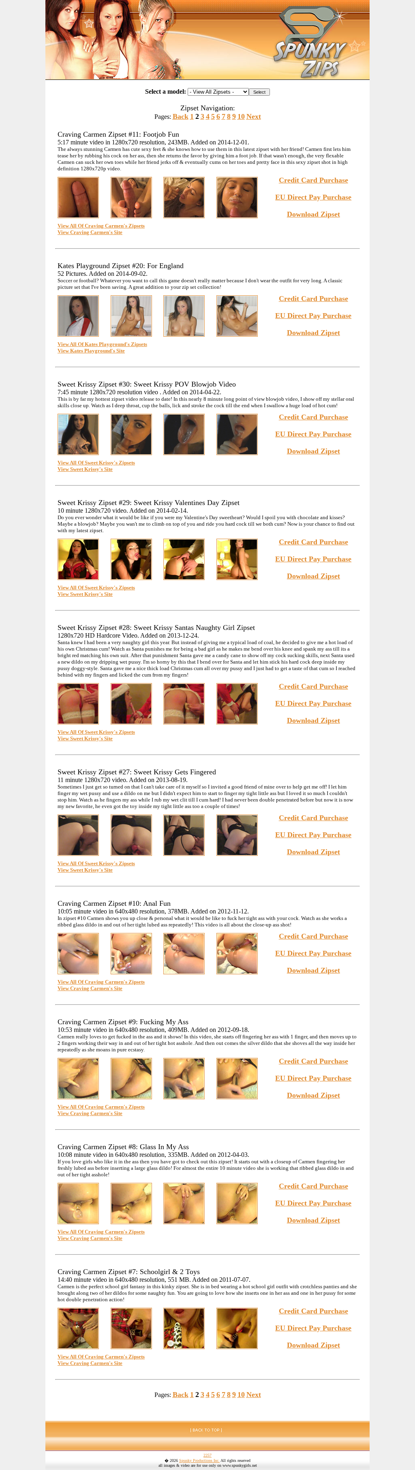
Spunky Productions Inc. (199, 1460)
